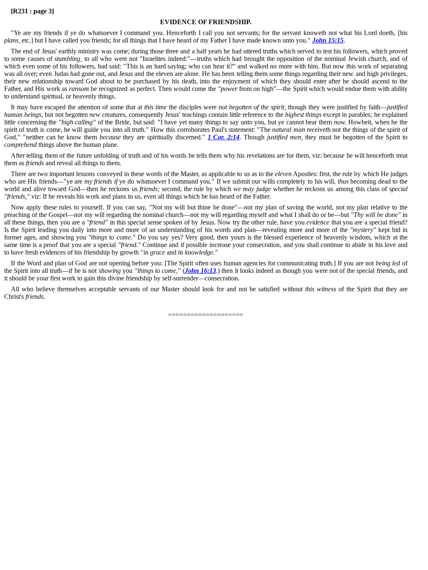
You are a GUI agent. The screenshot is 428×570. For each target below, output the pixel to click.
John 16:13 (200, 270)
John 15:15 (328, 40)
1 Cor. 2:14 (224, 137)
